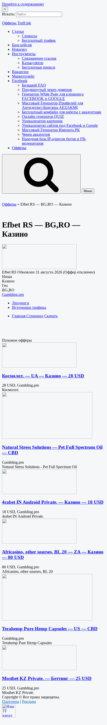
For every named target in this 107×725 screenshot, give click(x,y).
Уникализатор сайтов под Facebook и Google (60, 125)
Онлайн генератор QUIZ (43, 116)
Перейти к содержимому (23, 4)
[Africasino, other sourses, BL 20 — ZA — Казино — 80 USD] (39, 542)
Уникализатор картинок (42, 121)
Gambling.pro (13, 294)
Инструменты (24, 54)
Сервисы (29, 36)
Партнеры (10, 701)
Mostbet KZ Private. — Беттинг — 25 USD (47, 678)
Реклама (29, 701)
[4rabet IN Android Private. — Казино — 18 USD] (39, 493)
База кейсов (22, 45)
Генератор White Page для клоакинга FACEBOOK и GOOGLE (53, 96)
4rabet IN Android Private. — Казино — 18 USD (53, 502)
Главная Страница (27, 316)
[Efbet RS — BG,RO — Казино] (39, 268)
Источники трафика (29, 307)
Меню (88, 191)
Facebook (19, 81)
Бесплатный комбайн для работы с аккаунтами (61, 112)
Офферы (19, 148)
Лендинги (20, 303)
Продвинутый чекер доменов (47, 90)
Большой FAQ (34, 85)
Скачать (50, 316)
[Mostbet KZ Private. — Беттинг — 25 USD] (39, 669)
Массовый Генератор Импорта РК (51, 130)
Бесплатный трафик (39, 40)
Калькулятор (32, 63)
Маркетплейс (23, 76)
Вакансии (20, 72)
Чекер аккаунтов (36, 134)
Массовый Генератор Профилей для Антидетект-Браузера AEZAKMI (52, 105)
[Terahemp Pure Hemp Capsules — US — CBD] (47, 619)
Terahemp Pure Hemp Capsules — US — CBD (50, 628)
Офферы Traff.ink (16, 23)
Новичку (19, 49)
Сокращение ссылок (39, 58)
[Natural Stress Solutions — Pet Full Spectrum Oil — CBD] (47, 437)
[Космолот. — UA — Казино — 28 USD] (39, 366)
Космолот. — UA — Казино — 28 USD (43, 375)
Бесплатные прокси (38, 67)
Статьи (18, 31)
